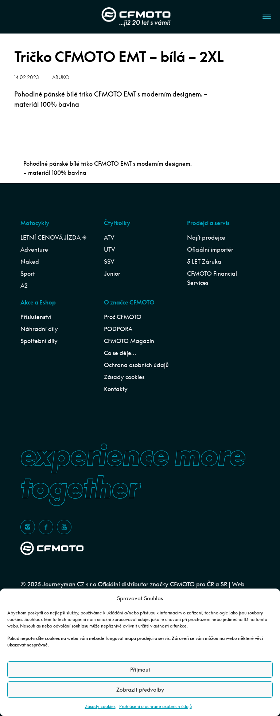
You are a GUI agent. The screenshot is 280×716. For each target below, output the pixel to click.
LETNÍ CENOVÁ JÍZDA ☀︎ (53, 237)
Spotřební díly (39, 341)
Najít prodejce (206, 237)
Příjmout (140, 669)
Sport (27, 273)
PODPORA (118, 329)
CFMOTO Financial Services (212, 278)
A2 (24, 285)
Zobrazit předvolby (140, 689)
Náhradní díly (39, 329)
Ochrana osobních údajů (136, 365)
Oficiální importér (210, 249)
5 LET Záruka (204, 261)
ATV (109, 237)
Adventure (34, 249)
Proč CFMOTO (122, 316)
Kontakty (116, 389)
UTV (109, 249)
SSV (109, 261)
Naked (29, 261)
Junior (112, 273)
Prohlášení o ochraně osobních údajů (155, 706)
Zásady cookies (100, 706)
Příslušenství (35, 316)
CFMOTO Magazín (129, 341)
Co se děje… (120, 353)
